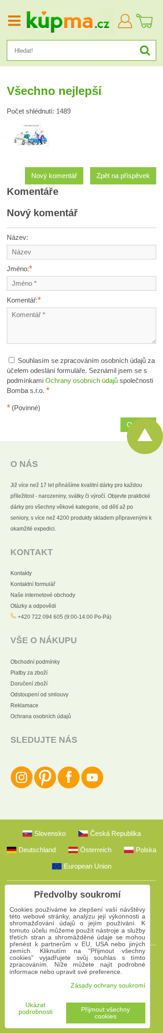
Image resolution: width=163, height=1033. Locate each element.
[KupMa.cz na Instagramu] (21, 787)
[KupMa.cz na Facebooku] (69, 787)
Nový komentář (54, 175)
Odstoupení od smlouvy (39, 694)
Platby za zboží (29, 673)
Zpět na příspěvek (123, 175)
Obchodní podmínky (35, 662)
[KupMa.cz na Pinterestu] (45, 787)
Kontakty (21, 573)
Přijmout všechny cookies (105, 1013)
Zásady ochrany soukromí (108, 985)
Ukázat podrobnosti (36, 1008)
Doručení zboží (29, 683)
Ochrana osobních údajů (40, 716)
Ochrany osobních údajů (81, 380)
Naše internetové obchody (42, 595)
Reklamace (24, 705)
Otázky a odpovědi (33, 606)
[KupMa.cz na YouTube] (92, 787)
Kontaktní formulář (32, 584)
